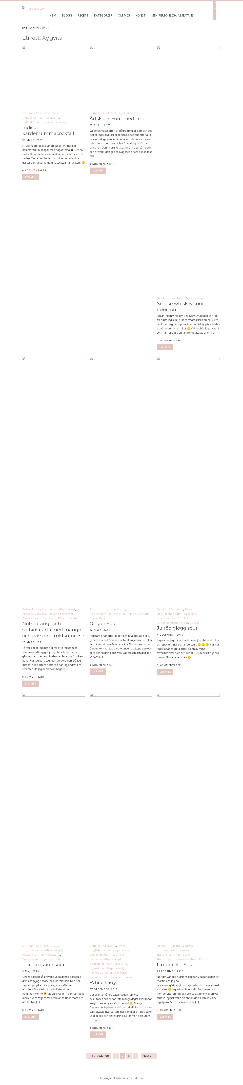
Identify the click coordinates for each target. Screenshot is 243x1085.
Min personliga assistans (172, 15)
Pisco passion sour (43, 964)
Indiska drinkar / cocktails (40, 117)
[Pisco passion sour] (53, 695)
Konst (141, 15)
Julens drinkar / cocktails (174, 618)
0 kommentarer (34, 170)
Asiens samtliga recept (106, 614)
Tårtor (73, 618)
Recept (83, 15)
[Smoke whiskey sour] (188, 48)
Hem (52, 15)
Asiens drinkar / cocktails (107, 609)
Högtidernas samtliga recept (55, 609)
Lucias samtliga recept (105, 959)
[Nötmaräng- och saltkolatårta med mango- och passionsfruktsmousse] (53, 359)
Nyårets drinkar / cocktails (108, 964)
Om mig (124, 15)
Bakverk (28, 609)
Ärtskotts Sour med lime (117, 118)
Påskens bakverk (34, 614)
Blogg (67, 15)
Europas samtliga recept (174, 950)
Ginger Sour (103, 623)
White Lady (103, 982)
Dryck (54, 113)
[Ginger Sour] (121, 359)
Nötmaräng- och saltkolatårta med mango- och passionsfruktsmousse (53, 629)
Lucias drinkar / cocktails (107, 954)
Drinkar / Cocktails (35, 113)
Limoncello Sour (175, 964)
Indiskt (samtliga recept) (39, 122)
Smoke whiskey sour (180, 303)
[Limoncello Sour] (188, 695)
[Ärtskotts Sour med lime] (121, 48)
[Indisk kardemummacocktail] (53, 48)
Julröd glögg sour (177, 628)
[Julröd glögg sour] (188, 359)
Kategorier (103, 15)
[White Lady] (121, 695)
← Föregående (98, 1056)
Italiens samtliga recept (173, 954)
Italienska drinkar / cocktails (177, 959)
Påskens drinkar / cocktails (41, 954)
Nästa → (149, 1056)
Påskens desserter (60, 614)
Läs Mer (30, 177)
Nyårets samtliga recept (106, 968)
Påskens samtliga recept (39, 618)
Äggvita (34, 28)
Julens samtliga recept (172, 623)
